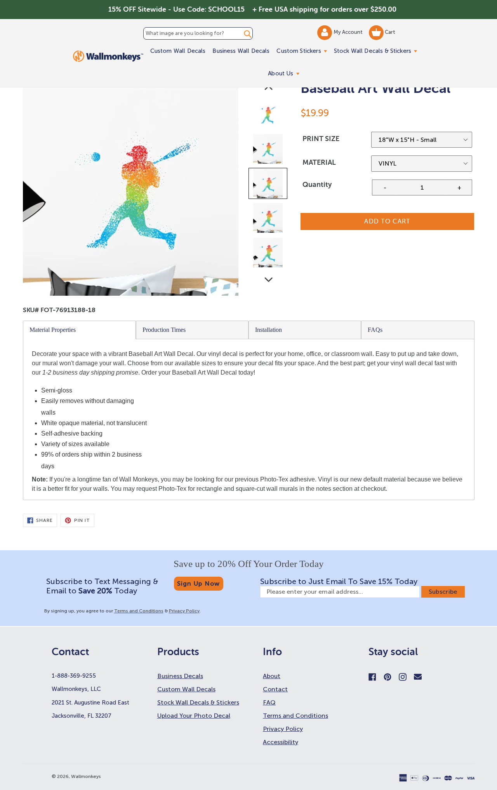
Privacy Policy (184, 611)
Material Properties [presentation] (53, 329)
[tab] (79, 330)
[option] (268, 116)
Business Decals (180, 676)
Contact (275, 689)
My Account (349, 32)
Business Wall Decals (240, 50)
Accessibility (280, 742)
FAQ (269, 702)
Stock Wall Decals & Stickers (377, 50)
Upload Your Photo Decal (193, 715)
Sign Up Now (198, 583)
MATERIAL (319, 162)
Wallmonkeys (86, 776)
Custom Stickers (303, 50)
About (271, 676)
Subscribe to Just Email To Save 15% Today (338, 581)
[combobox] (198, 33)
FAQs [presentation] (375, 329)
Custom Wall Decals (178, 50)
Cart (389, 32)
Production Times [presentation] (164, 329)
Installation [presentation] (268, 329)
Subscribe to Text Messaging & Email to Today (102, 586)
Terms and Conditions (138, 611)
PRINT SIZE (320, 138)
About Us (285, 73)
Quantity (317, 184)
